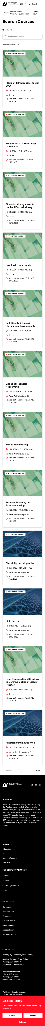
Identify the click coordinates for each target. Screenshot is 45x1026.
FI (36, 785)
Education (6, 849)
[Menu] (41, 4)
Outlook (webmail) (10, 885)
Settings (22, 1022)
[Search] (5, 36)
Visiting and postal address (14, 992)
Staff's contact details (12, 995)
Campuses (7, 907)
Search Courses (35, 13)
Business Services (9, 858)
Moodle (5, 880)
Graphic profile (8, 921)
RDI (3, 854)
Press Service (8, 911)
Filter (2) (9, 30)
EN (21, 4)
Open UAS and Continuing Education (19, 13)
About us (6, 863)
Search (34, 4)
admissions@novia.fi (11, 979)
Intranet (5, 875)
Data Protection (9, 934)
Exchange (6, 916)
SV (40, 785)
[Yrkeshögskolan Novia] (10, 4)
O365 (5, 891)
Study (5, 13)
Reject (12, 1015)
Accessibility (8, 930)
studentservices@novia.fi (13, 964)
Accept (33, 1015)
